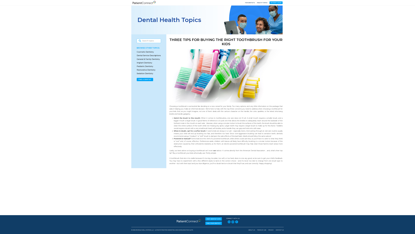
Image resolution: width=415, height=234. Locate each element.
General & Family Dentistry (148, 59)
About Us (251, 230)
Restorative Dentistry (146, 70)
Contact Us (280, 230)
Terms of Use (261, 230)
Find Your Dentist (214, 223)
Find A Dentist (144, 79)
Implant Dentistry (144, 63)
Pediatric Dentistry (145, 66)
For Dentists (250, 2)
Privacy (271, 230)
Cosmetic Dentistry (145, 52)
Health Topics (262, 2)
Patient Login (276, 2)
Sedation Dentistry (145, 73)
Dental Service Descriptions (149, 55)
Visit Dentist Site (213, 219)
